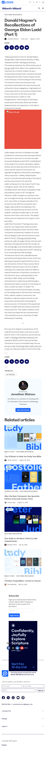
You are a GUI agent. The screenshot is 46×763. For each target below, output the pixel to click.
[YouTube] (22, 648)
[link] (39, 8)
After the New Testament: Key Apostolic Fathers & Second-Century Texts (22, 497)
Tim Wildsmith (11, 584)
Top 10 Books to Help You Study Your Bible (22, 456)
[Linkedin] (17, 648)
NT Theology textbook (22, 238)
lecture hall (10, 374)
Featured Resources (13, 15)
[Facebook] (8, 648)
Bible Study (9, 452)
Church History (11, 491)
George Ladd (9, 68)
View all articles (23, 410)
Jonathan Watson (13, 39)
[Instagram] (13, 648)
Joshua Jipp (11, 502)
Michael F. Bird (12, 545)
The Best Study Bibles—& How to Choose (22, 581)
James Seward (12, 460)
